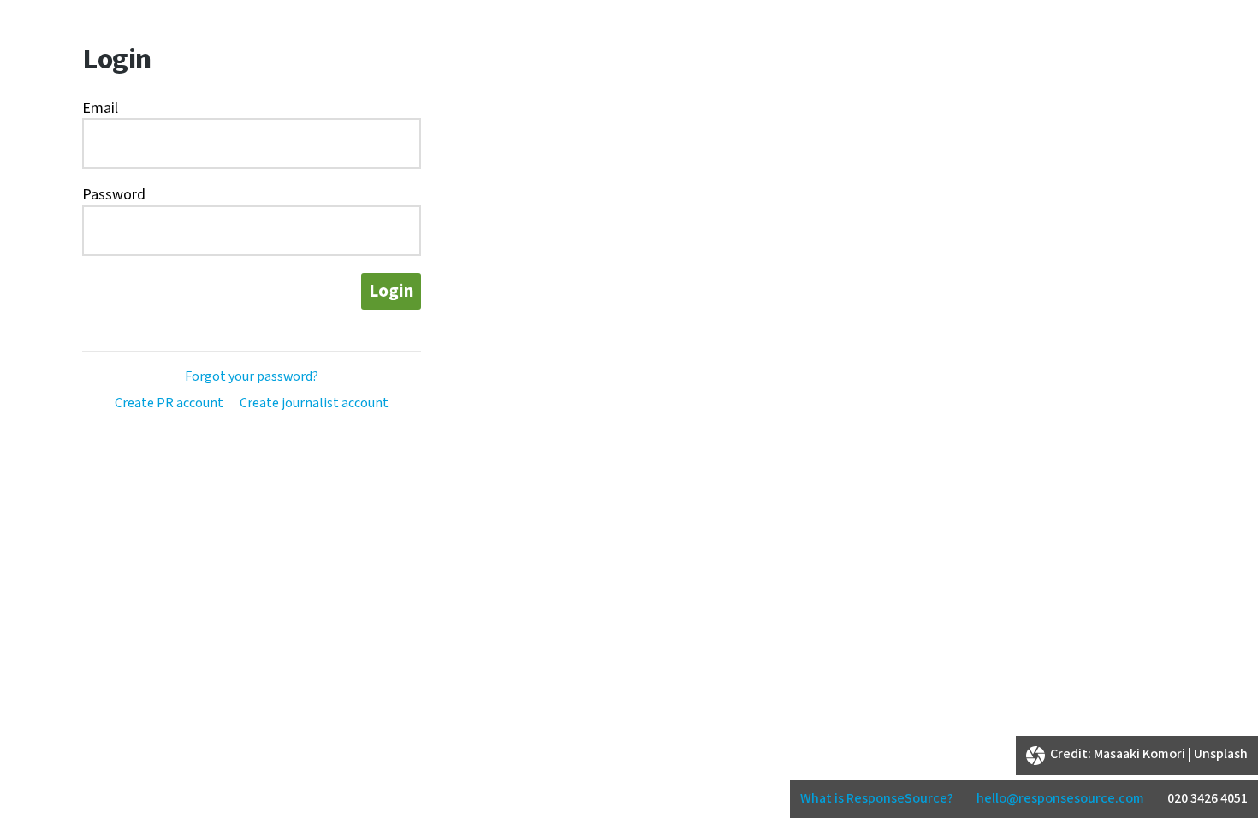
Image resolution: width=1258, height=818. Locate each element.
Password (113, 194)
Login (391, 291)
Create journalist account (314, 403)
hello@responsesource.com (1060, 799)
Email (100, 108)
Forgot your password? (251, 377)
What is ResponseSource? (876, 799)
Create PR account (169, 403)
